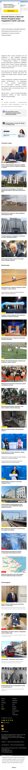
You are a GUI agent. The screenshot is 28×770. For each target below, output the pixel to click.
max (12, 720)
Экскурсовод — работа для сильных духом (12, 658)
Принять (14, 767)
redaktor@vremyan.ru (8, 752)
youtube (4, 720)
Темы (2, 706)
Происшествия (15, 710)
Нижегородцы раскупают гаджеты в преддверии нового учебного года (13, 631)
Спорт (13, 704)
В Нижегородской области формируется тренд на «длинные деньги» (13, 685)
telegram (6, 720)
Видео (3, 708)
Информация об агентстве (6, 755)
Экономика (14, 700)
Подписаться (11, 10)
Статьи (2, 700)
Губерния (14, 708)
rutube (10, 720)
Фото (2, 704)
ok (8, 720)
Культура (14, 706)
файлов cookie (16, 759)
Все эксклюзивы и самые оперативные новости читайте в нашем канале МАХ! (13, 113)
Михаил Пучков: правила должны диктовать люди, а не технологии (12, 603)
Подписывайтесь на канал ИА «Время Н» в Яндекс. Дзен (15, 124)
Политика (14, 698)
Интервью (3, 702)
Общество (14, 702)
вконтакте (2, 720)
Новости (3, 698)
